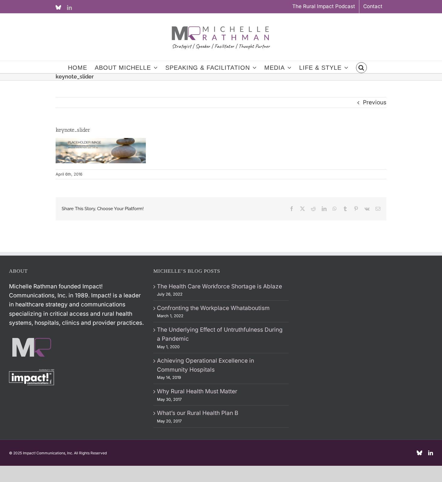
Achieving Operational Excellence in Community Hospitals (205, 365)
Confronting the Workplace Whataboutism (213, 308)
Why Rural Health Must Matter (197, 391)
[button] (361, 67)
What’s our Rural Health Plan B (197, 413)
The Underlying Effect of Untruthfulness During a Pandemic (220, 334)
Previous (374, 102)
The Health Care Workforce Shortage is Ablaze (219, 286)
